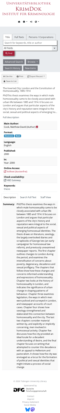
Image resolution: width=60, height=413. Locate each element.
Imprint (30, 399)
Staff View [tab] (45, 197)
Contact (30, 396)
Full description (11, 117)
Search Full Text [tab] (28, 197)
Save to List (11, 81)
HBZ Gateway (13, 180)
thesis (7, 188)
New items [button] (30, 68)
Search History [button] (12, 68)
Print (21, 76)
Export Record (36, 76)
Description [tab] (10, 197)
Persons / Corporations (41, 37)
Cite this (8, 76)
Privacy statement (30, 402)
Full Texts (19, 37)
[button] (25, 21)
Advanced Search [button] (14, 61)
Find (10, 53)
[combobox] (30, 42)
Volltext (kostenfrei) (16, 171)
